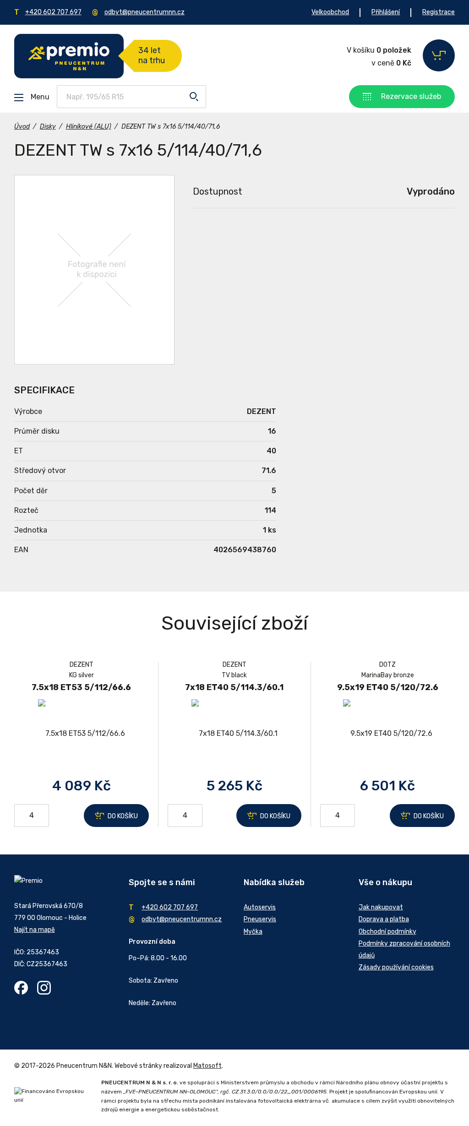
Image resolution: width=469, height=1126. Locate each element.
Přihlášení (385, 12)
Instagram (44, 988)
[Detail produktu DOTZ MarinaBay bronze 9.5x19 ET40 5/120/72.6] (387, 733)
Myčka (253, 932)
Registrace (438, 12)
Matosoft (207, 1066)
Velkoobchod (330, 12)
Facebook (21, 988)
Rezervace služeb (411, 96)
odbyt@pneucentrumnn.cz (144, 12)
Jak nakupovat (381, 907)
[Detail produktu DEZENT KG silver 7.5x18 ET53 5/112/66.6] (81, 733)
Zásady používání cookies (396, 967)
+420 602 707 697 (53, 12)
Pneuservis (260, 919)
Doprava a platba (384, 919)
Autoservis (260, 907)
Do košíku (123, 816)
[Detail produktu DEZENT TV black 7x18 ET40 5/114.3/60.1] (234, 733)
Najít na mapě (34, 930)
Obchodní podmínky (387, 932)
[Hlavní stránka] (69, 56)
